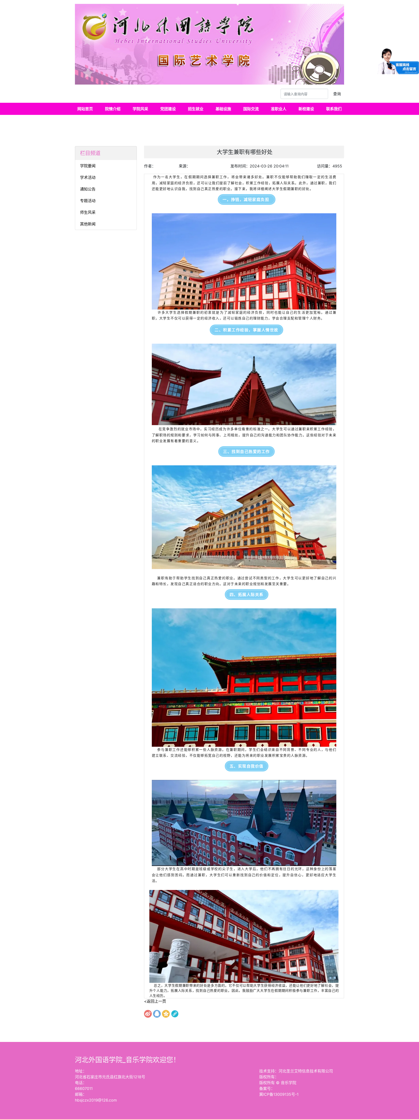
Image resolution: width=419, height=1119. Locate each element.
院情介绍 (113, 108)
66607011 (84, 1088)
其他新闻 (88, 224)
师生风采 (88, 212)
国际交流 (251, 108)
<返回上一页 (155, 1001)
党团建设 (168, 108)
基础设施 (223, 108)
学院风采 (140, 108)
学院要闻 (88, 165)
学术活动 (88, 177)
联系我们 (334, 108)
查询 (337, 93)
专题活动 (88, 200)
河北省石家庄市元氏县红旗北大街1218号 (110, 1076)
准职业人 (278, 108)
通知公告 (88, 189)
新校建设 (306, 108)
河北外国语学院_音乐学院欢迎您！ (127, 1060)
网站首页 (85, 108)
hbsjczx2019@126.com (96, 1100)
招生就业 (195, 108)
